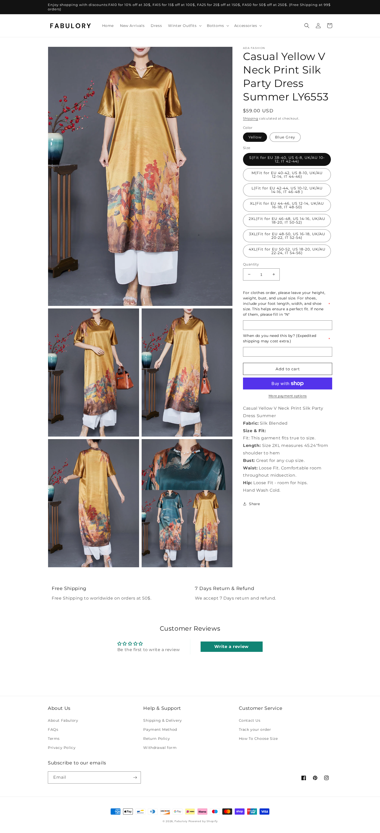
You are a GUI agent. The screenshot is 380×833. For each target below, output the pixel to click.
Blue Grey (285, 137)
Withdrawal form (160, 747)
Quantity (251, 264)
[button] (184, 25)
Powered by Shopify (203, 821)
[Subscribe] (135, 777)
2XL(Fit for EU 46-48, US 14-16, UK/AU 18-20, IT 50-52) (287, 220)
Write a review (231, 646)
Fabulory (180, 821)
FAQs (53, 729)
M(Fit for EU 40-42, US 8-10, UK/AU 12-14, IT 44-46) (287, 174)
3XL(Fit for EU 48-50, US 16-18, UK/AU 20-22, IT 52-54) (287, 235)
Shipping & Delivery (162, 720)
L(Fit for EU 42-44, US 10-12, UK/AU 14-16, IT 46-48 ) (287, 190)
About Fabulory (63, 720)
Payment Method (160, 729)
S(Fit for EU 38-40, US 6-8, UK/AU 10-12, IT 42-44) (287, 159)
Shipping (250, 118)
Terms (54, 738)
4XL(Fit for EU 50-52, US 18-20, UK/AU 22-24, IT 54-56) (287, 251)
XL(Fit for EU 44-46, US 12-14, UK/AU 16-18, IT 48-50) (287, 205)
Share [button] (254, 504)
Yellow (255, 137)
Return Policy (156, 738)
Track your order (255, 729)
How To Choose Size (258, 738)
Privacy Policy (61, 747)
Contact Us (250, 720)
